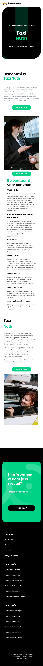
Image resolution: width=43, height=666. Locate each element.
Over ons (8, 545)
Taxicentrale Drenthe (12, 616)
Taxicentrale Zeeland (12, 591)
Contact (8, 550)
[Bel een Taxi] (13, 3)
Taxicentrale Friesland (13, 627)
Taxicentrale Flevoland (13, 621)
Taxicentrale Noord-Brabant (15, 597)
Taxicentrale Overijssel (13, 632)
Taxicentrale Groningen (13, 611)
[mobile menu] (40, 3)
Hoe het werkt (10, 539)
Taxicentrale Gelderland (13, 638)
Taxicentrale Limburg (12, 575)
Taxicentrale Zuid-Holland (14, 586)
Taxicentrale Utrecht (12, 570)
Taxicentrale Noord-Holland (15, 580)
